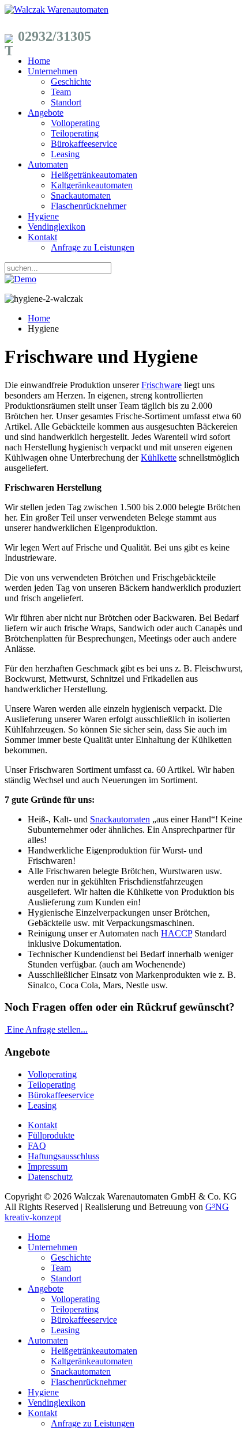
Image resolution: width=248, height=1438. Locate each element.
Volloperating (75, 123)
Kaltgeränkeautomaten (92, 185)
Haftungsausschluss (63, 1156)
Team (61, 92)
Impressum (47, 1166)
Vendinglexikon (56, 227)
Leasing (65, 154)
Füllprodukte (51, 1135)
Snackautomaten (81, 195)
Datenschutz (50, 1177)
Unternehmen (52, 71)
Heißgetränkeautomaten (94, 175)
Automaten (48, 164)
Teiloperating (75, 133)
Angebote (45, 112)
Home (39, 61)
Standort (66, 102)
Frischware (161, 385)
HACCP (176, 933)
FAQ (37, 1146)
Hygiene (43, 216)
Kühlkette (158, 457)
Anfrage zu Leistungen (92, 247)
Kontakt (42, 237)
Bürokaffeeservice (84, 144)
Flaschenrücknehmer (88, 206)
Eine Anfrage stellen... (47, 1029)
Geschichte (71, 81)
